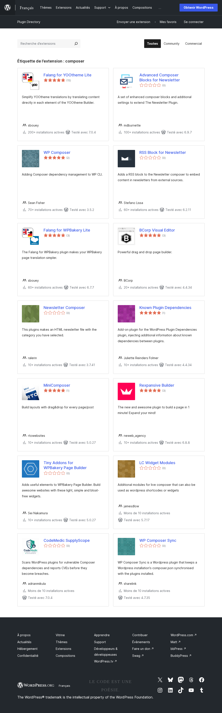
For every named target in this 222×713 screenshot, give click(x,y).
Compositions (65, 655)
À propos (24, 635)
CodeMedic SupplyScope (67, 540)
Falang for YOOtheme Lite (67, 75)
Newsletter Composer (64, 307)
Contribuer (140, 635)
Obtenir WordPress (199, 7)
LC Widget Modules (157, 462)
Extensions (63, 649)
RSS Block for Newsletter (162, 152)
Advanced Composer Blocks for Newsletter (159, 77)
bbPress (178, 649)
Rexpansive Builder (156, 385)
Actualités (24, 642)
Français (64, 685)
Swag (138, 655)
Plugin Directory (28, 22)
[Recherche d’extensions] (76, 43)
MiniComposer (57, 385)
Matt (176, 642)
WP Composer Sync (157, 540)
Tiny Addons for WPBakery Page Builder (65, 465)
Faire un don (143, 649)
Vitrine (60, 635)
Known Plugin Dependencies (165, 307)
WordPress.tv (105, 661)
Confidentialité (27, 655)
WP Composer (57, 152)
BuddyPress (181, 655)
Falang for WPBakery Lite (67, 230)
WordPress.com (184, 635)
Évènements (141, 642)
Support (100, 642)
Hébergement (27, 649)
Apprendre (102, 635)
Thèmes (61, 642)
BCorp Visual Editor (157, 230)
